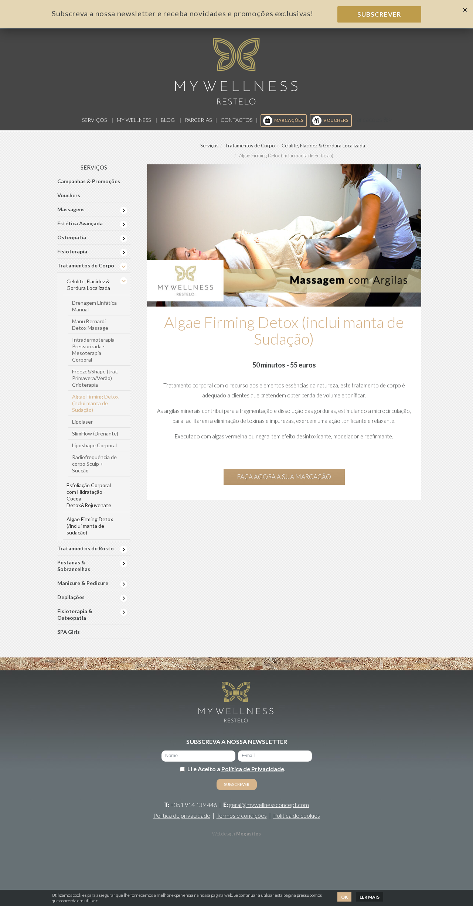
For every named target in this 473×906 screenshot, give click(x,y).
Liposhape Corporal (94, 445)
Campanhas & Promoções (88, 181)
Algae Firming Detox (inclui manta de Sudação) (95, 403)
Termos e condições (242, 815)
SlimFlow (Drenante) (95, 433)
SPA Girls (68, 632)
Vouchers (335, 120)
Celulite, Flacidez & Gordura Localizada (323, 145)
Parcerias (198, 120)
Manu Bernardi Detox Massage (90, 324)
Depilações (71, 597)
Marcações (288, 120)
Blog (168, 120)
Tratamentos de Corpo (250, 145)
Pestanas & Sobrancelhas (73, 565)
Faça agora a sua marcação (284, 477)
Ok (344, 897)
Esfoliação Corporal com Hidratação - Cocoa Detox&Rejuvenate (89, 495)
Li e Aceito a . (236, 768)
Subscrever (379, 14)
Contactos (236, 120)
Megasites (248, 834)
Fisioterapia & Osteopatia (74, 614)
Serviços (94, 120)
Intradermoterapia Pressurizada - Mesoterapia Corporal (93, 349)
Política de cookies (296, 815)
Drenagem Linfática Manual (94, 306)
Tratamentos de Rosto (85, 548)
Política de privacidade (181, 815)
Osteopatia (71, 237)
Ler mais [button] (370, 897)
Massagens (71, 209)
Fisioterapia (72, 251)
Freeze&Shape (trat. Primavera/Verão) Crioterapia (95, 378)
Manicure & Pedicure (82, 583)
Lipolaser (82, 421)
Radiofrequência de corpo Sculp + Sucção (94, 463)
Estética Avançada (80, 223)
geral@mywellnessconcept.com (269, 804)
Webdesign (223, 834)
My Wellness (134, 120)
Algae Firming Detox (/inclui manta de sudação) (90, 526)
